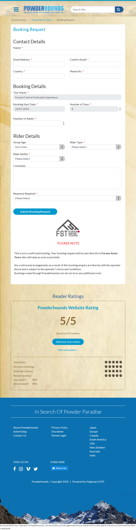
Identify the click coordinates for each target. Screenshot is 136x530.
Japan (93, 427)
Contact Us (19, 435)
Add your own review (68, 341)
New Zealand (97, 447)
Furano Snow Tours (42, 19)
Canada (94, 435)
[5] (106, 362)
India (92, 455)
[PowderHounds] (43, 8)
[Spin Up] (120, 108)
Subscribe (61, 468)
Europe (94, 431)
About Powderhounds (25, 427)
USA (92, 443)
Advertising (20, 431)
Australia (95, 451)
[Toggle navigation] (16, 9)
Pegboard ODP (95, 481)
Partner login (58, 435)
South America (98, 439)
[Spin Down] (120, 111)
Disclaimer (57, 431)
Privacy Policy (59, 427)
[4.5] (106, 371)
